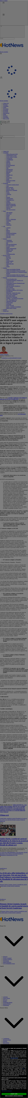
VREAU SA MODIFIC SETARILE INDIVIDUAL (14, 1095)
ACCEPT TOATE (14, 1093)
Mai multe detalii (14, 1058)
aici (23, 1068)
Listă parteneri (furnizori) (7, 1090)
